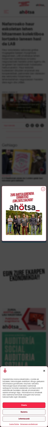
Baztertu (24, 412)
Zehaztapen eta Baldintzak (29, 424)
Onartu (24, 405)
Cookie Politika (14, 424)
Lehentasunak (24, 418)
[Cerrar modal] (43, 189)
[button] (44, 371)
